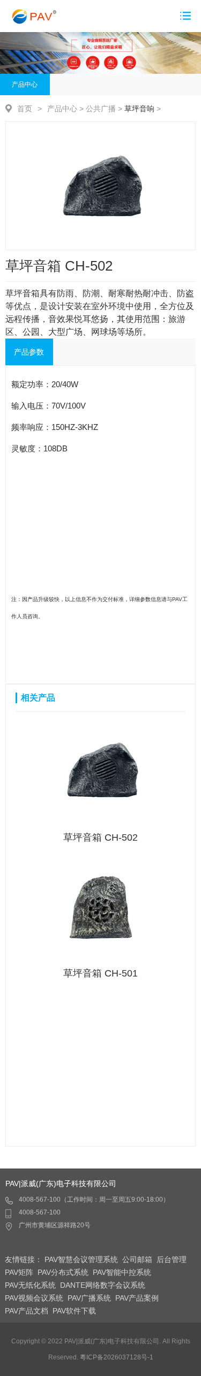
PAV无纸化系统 (30, 1285)
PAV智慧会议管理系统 (81, 1259)
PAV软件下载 (74, 1310)
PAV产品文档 (26, 1310)
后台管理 (172, 1259)
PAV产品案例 (137, 1298)
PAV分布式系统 (63, 1272)
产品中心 (25, 84)
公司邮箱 (137, 1259)
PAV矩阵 (19, 1272)
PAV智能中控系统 (122, 1272)
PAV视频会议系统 (34, 1298)
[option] (100, 186)
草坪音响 (139, 108)
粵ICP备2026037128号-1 (116, 1357)
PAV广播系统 (89, 1298)
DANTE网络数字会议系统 (102, 1285)
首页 (24, 108)
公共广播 (101, 108)
